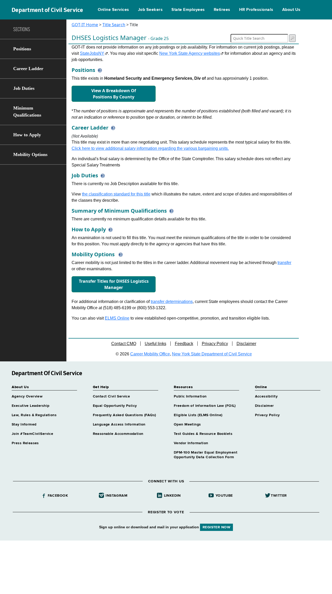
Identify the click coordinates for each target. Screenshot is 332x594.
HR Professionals (256, 10)
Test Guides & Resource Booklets (203, 434)
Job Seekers (150, 10)
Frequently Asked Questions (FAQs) (124, 415)
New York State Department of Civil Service (212, 354)
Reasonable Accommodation (118, 434)
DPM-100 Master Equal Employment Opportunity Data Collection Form (205, 455)
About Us (291, 10)
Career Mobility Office (150, 354)
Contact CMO (123, 343)
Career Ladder (28, 68)
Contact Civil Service (111, 396)
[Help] (98, 69)
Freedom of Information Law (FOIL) (205, 406)
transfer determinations (172, 301)
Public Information (190, 396)
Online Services (113, 10)
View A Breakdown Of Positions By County (113, 94)
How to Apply (27, 134)
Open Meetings (187, 424)
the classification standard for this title (116, 194)
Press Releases (25, 443)
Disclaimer (246, 343)
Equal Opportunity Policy (115, 406)
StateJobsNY (92, 53)
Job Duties (23, 88)
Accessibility (266, 396)
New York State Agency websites (189, 53)
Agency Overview (27, 396)
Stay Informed (24, 424)
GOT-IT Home (85, 25)
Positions (22, 48)
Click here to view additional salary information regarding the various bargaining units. (150, 148)
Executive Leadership (30, 406)
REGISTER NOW (216, 527)
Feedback (184, 343)
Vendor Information (191, 443)
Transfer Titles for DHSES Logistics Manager (114, 284)
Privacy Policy (215, 343)
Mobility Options (30, 154)
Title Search (113, 25)
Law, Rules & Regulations (34, 415)
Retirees (222, 10)
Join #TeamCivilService (32, 434)
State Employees (188, 10)
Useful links (155, 343)
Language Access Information (119, 424)
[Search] (292, 38)
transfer (284, 262)
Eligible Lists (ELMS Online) (198, 415)
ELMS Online (117, 318)
